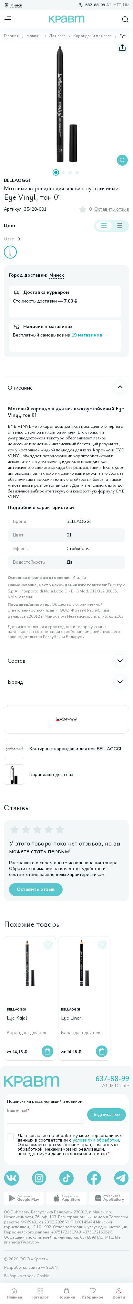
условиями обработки (96, 1140)
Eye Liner (71, 1018)
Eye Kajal (17, 1018)
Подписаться (106, 1114)
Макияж (33, 36)
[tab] (55, 172)
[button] (66, 104)
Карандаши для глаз (92, 36)
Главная (11, 36)
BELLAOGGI (17, 180)
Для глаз (57, 36)
